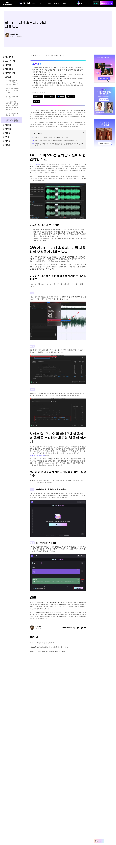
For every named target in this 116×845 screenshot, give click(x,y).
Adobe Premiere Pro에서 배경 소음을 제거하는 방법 (49, 647)
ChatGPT (38, 96)
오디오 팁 (37, 55)
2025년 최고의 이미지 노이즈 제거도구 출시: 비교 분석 (12, 82)
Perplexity (50, 96)
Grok (37, 101)
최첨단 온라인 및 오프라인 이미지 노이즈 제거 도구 (12, 90)
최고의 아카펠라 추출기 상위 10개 (12, 114)
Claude (72, 96)
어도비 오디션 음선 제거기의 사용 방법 (12, 120)
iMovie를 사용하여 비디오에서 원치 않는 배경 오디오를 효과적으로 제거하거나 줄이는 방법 (12, 105)
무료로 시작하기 (106, 3)
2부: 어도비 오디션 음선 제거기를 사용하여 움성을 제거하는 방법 (56, 140)
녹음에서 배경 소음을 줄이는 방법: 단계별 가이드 (48, 651)
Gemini (62, 96)
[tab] (11, 57)
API (82, 3)
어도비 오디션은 (35, 164)
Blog (31, 55)
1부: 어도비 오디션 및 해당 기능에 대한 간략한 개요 (51, 137)
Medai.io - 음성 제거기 (37, 455)
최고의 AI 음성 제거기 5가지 (12, 97)
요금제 (88, 3)
